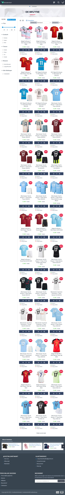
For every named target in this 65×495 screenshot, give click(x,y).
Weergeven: (55, 22)
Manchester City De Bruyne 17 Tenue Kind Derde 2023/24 (41, 293)
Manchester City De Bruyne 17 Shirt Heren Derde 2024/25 (56, 135)
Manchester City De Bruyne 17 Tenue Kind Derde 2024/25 (25, 166)
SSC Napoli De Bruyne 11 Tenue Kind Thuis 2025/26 (26, 104)
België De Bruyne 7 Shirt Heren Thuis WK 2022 (25, 386)
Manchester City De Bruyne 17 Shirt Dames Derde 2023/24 (56, 261)
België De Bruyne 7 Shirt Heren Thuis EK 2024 (26, 230)
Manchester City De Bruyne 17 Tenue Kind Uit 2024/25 (41, 166)
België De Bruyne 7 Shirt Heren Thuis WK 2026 (25, 74)
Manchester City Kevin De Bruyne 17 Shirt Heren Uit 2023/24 (41, 324)
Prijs (4, 23)
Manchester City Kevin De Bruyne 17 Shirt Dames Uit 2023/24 (56, 293)
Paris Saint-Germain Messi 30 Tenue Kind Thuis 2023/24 (56, 445)
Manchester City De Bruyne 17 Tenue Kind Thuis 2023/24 (41, 355)
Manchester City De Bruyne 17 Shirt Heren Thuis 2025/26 (56, 104)
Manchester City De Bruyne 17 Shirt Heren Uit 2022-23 (41, 417)
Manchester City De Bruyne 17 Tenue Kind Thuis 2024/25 (25, 197)
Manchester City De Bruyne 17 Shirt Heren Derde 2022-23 (56, 386)
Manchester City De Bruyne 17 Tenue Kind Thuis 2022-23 (56, 417)
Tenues (5, 46)
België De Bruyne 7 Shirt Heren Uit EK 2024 (57, 229)
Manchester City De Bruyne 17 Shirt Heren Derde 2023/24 (26, 293)
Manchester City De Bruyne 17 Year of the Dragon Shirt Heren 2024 (41, 262)
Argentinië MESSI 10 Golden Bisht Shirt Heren (13, 444)
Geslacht (5, 34)
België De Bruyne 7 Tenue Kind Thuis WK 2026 (56, 43)
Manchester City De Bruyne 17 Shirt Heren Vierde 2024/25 (26, 135)
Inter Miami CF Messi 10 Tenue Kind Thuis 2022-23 (35, 444)
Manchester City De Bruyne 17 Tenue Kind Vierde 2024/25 (41, 135)
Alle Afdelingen (7, 70)
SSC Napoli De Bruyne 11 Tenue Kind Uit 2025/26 (41, 104)
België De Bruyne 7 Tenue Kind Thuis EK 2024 (41, 230)
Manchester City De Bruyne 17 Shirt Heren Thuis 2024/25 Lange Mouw (56, 198)
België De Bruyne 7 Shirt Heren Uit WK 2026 (26, 43)
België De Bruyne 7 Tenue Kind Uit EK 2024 (26, 260)
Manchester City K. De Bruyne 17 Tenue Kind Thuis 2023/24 (26, 355)
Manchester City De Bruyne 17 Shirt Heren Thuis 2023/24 (56, 324)
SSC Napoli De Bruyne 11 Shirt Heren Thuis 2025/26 (41, 74)
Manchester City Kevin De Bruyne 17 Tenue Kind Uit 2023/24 (26, 324)
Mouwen (5, 61)
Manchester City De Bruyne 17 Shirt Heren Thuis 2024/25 (41, 197)
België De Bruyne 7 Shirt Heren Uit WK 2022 (41, 386)
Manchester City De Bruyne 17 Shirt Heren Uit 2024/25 (56, 166)
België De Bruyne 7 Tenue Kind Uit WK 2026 (41, 43)
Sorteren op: (33, 22)
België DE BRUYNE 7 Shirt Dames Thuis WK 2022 (56, 355)
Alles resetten (12, 19)
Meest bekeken (7, 439)
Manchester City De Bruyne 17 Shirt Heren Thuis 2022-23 (26, 417)
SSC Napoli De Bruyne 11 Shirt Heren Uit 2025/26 (56, 74)
